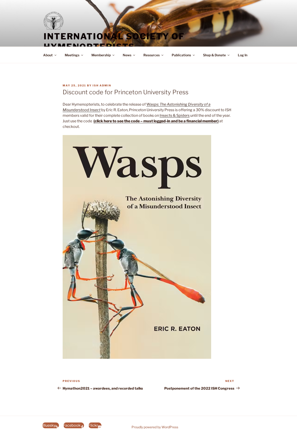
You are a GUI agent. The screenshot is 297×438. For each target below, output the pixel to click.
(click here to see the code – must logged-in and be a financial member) (156, 121)
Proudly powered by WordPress (155, 427)
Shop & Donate (214, 55)
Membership (101, 55)
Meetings (72, 55)
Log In (242, 55)
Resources (151, 55)
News (127, 55)
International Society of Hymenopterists (114, 41)
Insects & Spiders (175, 115)
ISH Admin (102, 85)
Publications (181, 55)
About (48, 55)
